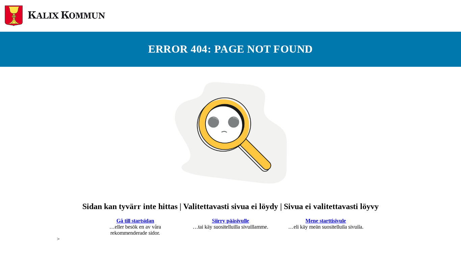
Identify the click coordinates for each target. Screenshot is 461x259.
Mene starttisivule (325, 221)
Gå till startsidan (135, 221)
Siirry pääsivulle (230, 221)
